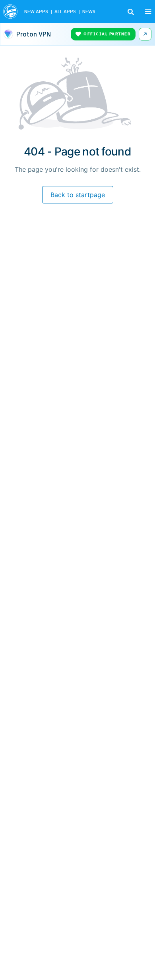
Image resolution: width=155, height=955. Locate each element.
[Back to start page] (10, 11)
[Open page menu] (148, 11)
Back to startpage (77, 195)
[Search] (131, 12)
